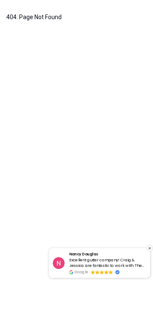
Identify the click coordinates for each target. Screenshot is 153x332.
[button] (150, 248)
